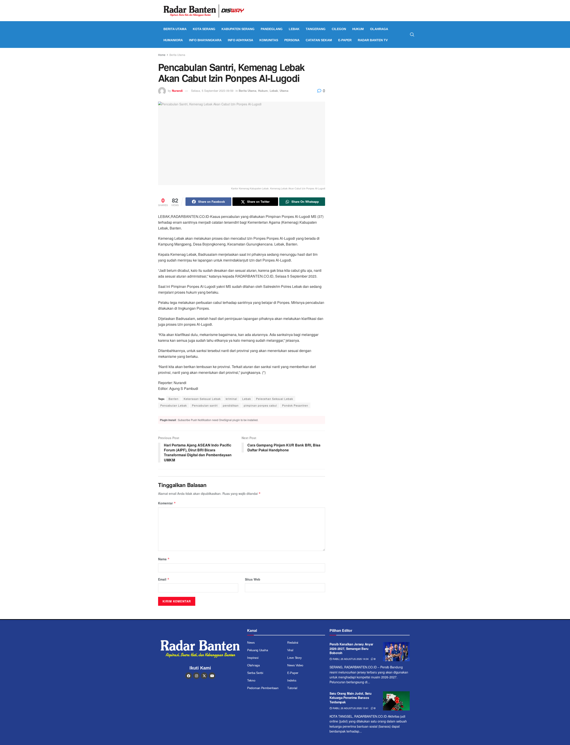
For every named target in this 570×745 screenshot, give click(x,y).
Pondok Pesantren (295, 405)
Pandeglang (272, 29)
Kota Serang (204, 29)
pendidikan (231, 405)
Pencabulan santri (205, 405)
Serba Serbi (255, 673)
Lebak (294, 29)
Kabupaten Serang (238, 29)
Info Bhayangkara (205, 40)
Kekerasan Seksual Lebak (202, 399)
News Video (295, 665)
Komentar (167, 503)
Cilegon (339, 29)
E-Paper (345, 40)
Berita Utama (175, 29)
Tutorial (292, 688)
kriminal (231, 399)
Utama (284, 90)
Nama (164, 559)
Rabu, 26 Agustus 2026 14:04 (350, 659)
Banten (174, 399)
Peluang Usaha (257, 650)
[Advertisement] (373, 86)
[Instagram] (196, 675)
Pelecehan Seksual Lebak (274, 399)
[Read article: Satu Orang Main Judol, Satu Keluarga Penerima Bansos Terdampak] (396, 700)
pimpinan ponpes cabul (260, 405)
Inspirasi (252, 657)
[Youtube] (212, 675)
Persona (291, 40)
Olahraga (379, 29)
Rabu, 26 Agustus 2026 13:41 (350, 708)
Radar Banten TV (373, 40)
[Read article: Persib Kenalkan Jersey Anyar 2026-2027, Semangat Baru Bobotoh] (396, 651)
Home (161, 55)
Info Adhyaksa (240, 40)
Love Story (294, 657)
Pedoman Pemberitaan (263, 688)
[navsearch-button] (412, 34)
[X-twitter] (204, 675)
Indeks (291, 680)
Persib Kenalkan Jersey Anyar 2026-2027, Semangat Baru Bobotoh (351, 648)
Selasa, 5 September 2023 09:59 (212, 90)
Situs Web (252, 579)
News (251, 642)
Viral (290, 650)
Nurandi (177, 90)
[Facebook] (188, 675)
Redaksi (292, 642)
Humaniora (173, 40)
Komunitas (268, 40)
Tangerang (316, 29)
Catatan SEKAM (319, 40)
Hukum (358, 29)
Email (163, 579)
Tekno (251, 680)
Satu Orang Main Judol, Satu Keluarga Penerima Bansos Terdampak (350, 697)
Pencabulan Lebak (173, 405)
